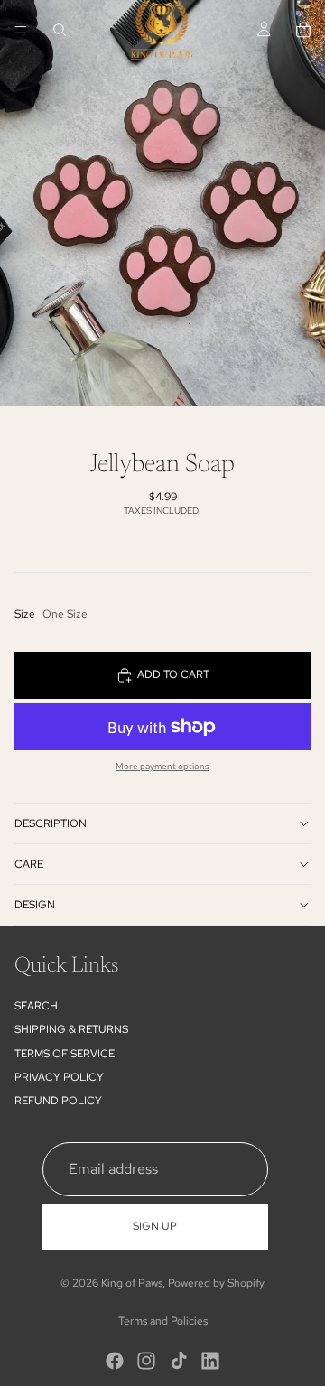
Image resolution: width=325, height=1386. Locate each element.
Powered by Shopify (216, 1283)
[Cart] (303, 30)
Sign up (155, 1226)
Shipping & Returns (71, 1029)
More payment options (162, 766)
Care (28, 864)
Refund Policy (58, 1101)
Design (34, 905)
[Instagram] (146, 1361)
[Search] (59, 30)
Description (50, 823)
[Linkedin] (210, 1361)
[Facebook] (114, 1361)
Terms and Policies (163, 1321)
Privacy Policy (59, 1077)
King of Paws (131, 1283)
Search (36, 1006)
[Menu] (21, 30)
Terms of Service (64, 1053)
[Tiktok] (179, 1361)
